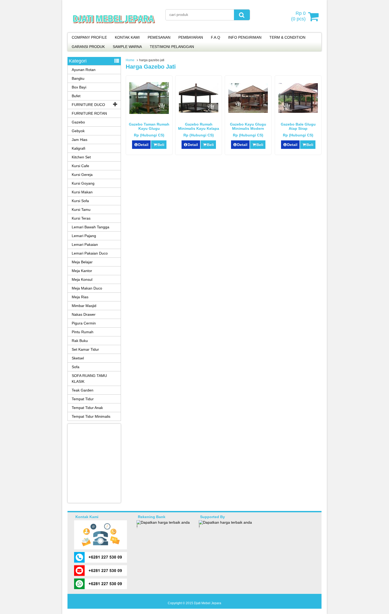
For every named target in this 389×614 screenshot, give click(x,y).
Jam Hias (79, 139)
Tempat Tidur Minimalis (91, 416)
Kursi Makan (82, 192)
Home (130, 60)
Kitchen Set (81, 157)
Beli (160, 145)
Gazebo (78, 122)
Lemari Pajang (84, 236)
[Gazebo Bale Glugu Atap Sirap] (298, 111)
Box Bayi (79, 87)
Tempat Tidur (83, 399)
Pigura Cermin (84, 323)
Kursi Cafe (80, 166)
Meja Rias (80, 297)
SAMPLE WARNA (127, 47)
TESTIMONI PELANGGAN (172, 47)
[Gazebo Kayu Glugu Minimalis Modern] (248, 111)
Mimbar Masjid (84, 306)
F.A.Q (215, 37)
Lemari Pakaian (85, 244)
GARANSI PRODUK (88, 47)
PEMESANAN (159, 37)
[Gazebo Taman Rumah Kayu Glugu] (149, 112)
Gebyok (78, 131)
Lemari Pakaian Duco (90, 253)
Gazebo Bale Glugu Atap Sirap (298, 126)
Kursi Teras (81, 218)
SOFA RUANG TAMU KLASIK (89, 378)
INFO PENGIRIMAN (244, 37)
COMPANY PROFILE (89, 37)
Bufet (76, 96)
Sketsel (78, 358)
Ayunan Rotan (84, 70)
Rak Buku (80, 341)
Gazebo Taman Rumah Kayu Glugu (149, 126)
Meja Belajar (82, 262)
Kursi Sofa (80, 201)
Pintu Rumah (82, 332)
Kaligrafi (78, 148)
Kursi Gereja (82, 174)
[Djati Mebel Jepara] (113, 29)
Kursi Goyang (83, 183)
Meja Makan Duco (87, 288)
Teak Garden (82, 390)
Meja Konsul (82, 279)
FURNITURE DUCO (88, 105)
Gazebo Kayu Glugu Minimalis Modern (248, 126)
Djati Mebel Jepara (207, 603)
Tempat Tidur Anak (87, 408)
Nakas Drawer (84, 314)
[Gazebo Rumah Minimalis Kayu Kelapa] (198, 111)
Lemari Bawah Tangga (90, 227)
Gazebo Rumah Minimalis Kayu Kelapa (198, 126)
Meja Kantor (82, 271)
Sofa (75, 367)
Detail (143, 145)
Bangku (78, 78)
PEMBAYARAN (190, 37)
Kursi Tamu (81, 209)
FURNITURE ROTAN (89, 113)
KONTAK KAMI (127, 37)
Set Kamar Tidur (85, 349)
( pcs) (298, 16)
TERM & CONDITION (287, 37)
